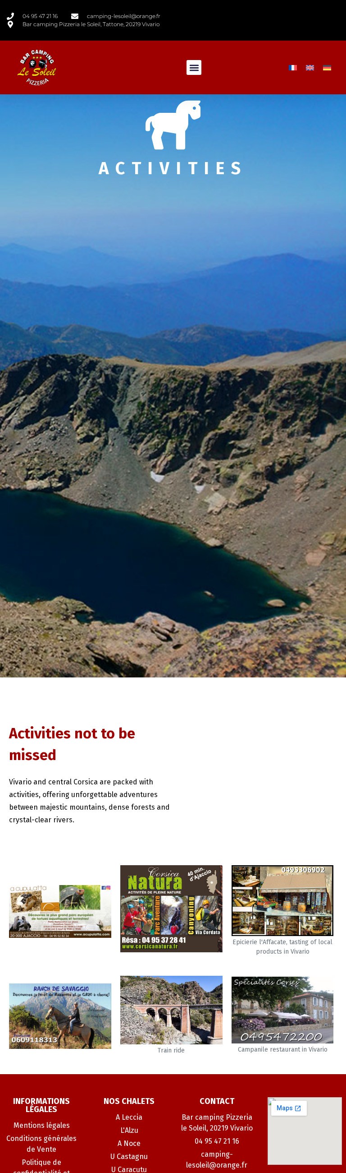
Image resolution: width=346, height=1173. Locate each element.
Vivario (20, 782)
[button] (194, 67)
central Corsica (73, 782)
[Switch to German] (327, 67)
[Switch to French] (292, 67)
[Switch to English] (310, 67)
